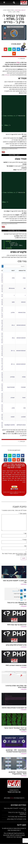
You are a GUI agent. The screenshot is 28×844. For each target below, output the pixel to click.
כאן (21, 435)
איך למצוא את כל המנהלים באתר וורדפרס (14, 708)
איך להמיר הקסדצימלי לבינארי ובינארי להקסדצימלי (15, 729)
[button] (14, 2)
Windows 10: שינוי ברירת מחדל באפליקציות (16, 603)
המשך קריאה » (23, 584)
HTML (18, 62)
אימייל (24, 539)
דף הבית (23, 10)
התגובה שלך (22, 513)
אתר (25, 546)
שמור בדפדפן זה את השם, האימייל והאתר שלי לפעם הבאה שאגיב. (14, 554)
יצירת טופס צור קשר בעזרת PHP (16, 625)
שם (25, 533)
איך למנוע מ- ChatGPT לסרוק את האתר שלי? (14, 581)
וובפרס (12, 798)
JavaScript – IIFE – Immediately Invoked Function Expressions (16, 751)
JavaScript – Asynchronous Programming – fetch (17, 773)
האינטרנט (7, 75)
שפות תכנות (17, 10)
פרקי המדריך (22, 58)
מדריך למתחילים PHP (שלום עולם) (16, 645)
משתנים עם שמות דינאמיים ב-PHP (16, 665)
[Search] (1, 266)
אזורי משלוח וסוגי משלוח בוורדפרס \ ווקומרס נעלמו (15, 686)
